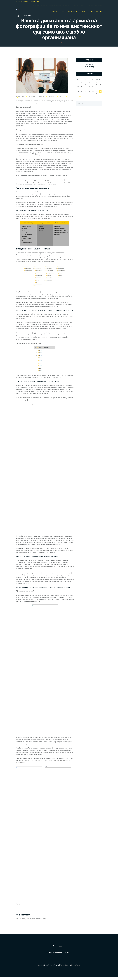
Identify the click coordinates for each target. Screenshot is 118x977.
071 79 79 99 (24, 1)
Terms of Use (64, 965)
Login (82, 5)
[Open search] (28, 5)
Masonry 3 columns (43, 42)
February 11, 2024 (20, 96)
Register (76, 5)
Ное (80, 96)
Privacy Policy (75, 965)
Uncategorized (88, 67)
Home (35, 42)
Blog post (52, 42)
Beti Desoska (32, 96)
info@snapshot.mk (34, 1)
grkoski (40, 965)
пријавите (26, 919)
